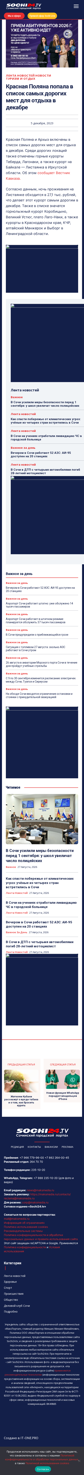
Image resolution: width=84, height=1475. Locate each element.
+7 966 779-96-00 (32, 1157)
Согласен (43, 1469)
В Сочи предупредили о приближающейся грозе (37, 634)
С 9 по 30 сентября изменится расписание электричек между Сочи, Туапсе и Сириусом (41, 680)
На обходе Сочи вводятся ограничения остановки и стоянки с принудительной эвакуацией (39, 695)
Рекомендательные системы (23, 1230)
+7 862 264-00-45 (57, 1157)
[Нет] (79, 1461)
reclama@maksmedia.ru (19, 1198)
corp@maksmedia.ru (35, 1202)
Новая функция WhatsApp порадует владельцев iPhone (62, 1095)
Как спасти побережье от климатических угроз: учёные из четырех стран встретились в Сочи (46, 420)
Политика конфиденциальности (25, 1247)
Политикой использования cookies (47, 1463)
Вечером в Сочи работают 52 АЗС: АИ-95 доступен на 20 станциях (41, 454)
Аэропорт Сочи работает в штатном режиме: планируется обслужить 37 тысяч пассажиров (35, 620)
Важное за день (23, 447)
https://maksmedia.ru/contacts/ (50, 1194)
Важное (17, 397)
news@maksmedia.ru (40, 1190)
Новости (43, 75)
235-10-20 (38, 1169)
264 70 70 (36, 1161)
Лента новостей (20, 75)
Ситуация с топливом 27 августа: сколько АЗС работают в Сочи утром (35, 649)
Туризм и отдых (20, 78)
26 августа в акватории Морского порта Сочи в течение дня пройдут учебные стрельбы (41, 664)
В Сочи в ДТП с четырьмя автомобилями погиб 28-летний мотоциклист (45, 471)
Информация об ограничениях (24, 1222)
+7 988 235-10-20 (46, 1178)
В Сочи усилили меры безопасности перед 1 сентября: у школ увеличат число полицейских (45, 403)
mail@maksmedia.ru (16, 1218)
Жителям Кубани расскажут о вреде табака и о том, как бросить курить (21, 1101)
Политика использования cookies (26, 1226)
